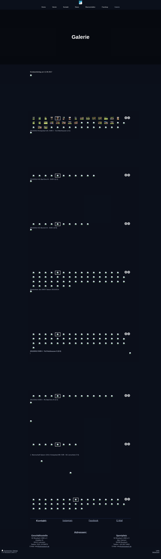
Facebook (93, 520)
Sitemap (15, 551)
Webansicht (155, 552)
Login (157, 550)
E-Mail (119, 520)
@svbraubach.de (43, 546)
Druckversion (8, 551)
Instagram (67, 520)
